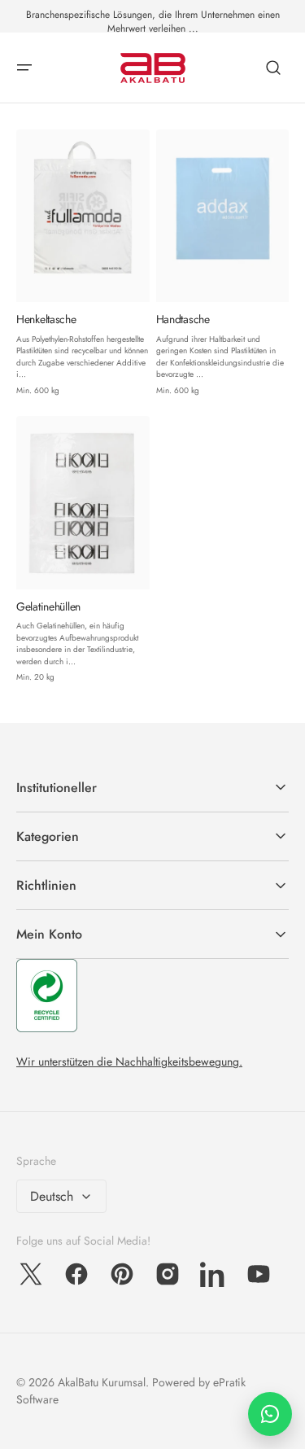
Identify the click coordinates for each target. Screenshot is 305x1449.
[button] (24, 67)
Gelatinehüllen (48, 607)
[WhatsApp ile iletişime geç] (270, 1414)
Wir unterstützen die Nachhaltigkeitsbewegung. (129, 1061)
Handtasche (183, 319)
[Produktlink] (83, 263)
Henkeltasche (46, 319)
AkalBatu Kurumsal (102, 1382)
